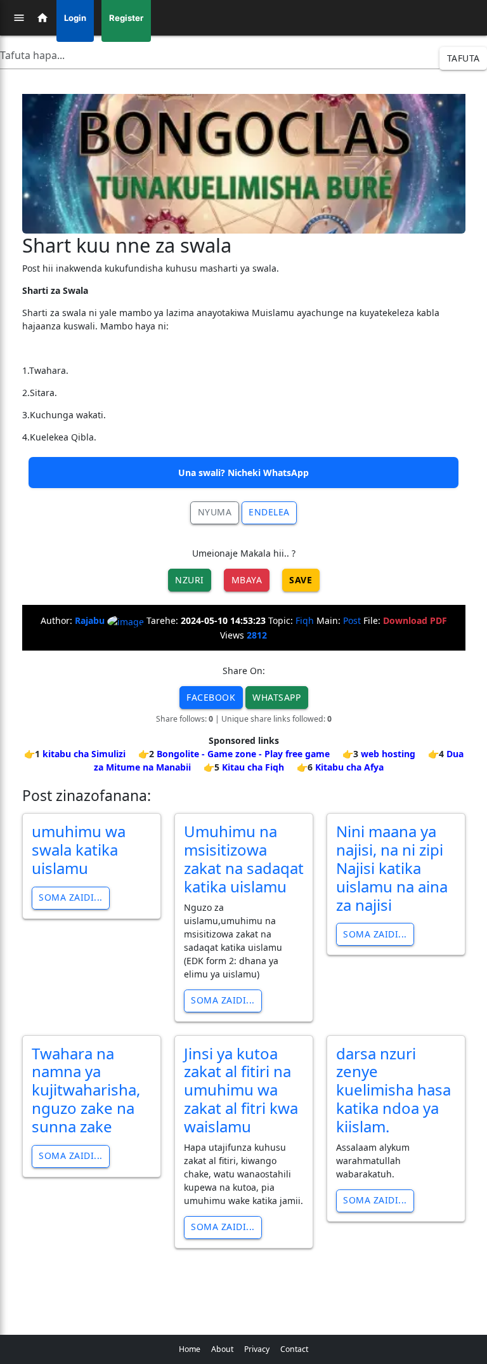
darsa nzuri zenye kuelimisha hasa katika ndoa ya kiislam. (393, 1090)
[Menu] (19, 17)
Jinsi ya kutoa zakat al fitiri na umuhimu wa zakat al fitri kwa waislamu (241, 1090)
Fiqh (304, 620)
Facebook (210, 697)
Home (189, 1349)
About (222, 1349)
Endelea (269, 512)
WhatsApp (276, 697)
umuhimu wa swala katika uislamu (79, 849)
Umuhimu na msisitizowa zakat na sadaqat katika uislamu (244, 858)
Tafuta (463, 58)
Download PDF (415, 620)
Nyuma (215, 512)
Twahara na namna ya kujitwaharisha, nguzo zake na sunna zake (86, 1090)
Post (352, 620)
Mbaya (247, 580)
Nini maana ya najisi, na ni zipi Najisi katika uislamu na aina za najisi (392, 868)
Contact (294, 1349)
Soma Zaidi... (71, 897)
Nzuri (189, 580)
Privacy (256, 1349)
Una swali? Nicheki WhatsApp (243, 473)
